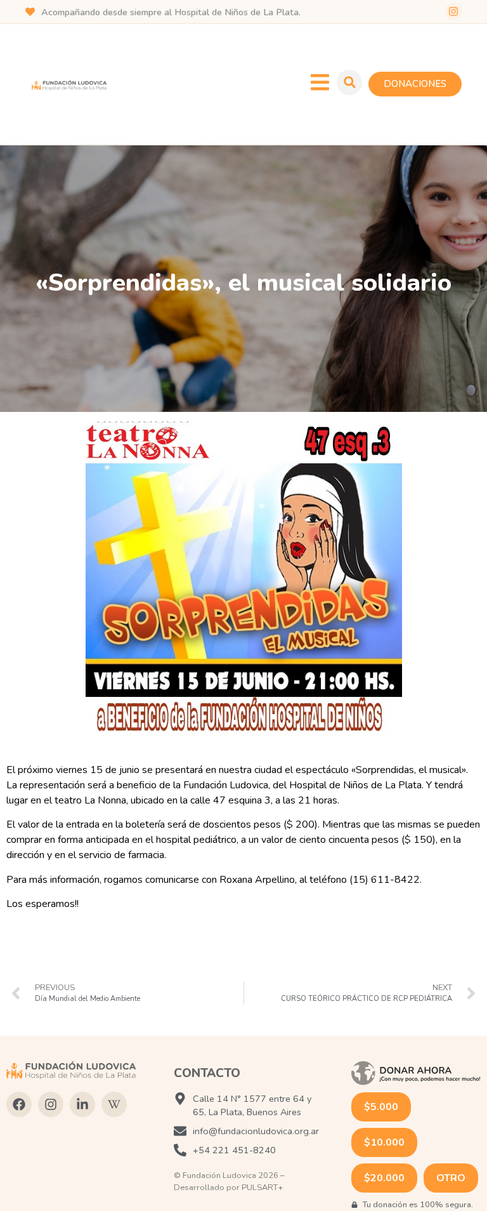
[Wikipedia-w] (114, 1104)
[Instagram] (453, 11)
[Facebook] (19, 1104)
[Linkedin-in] (82, 1104)
